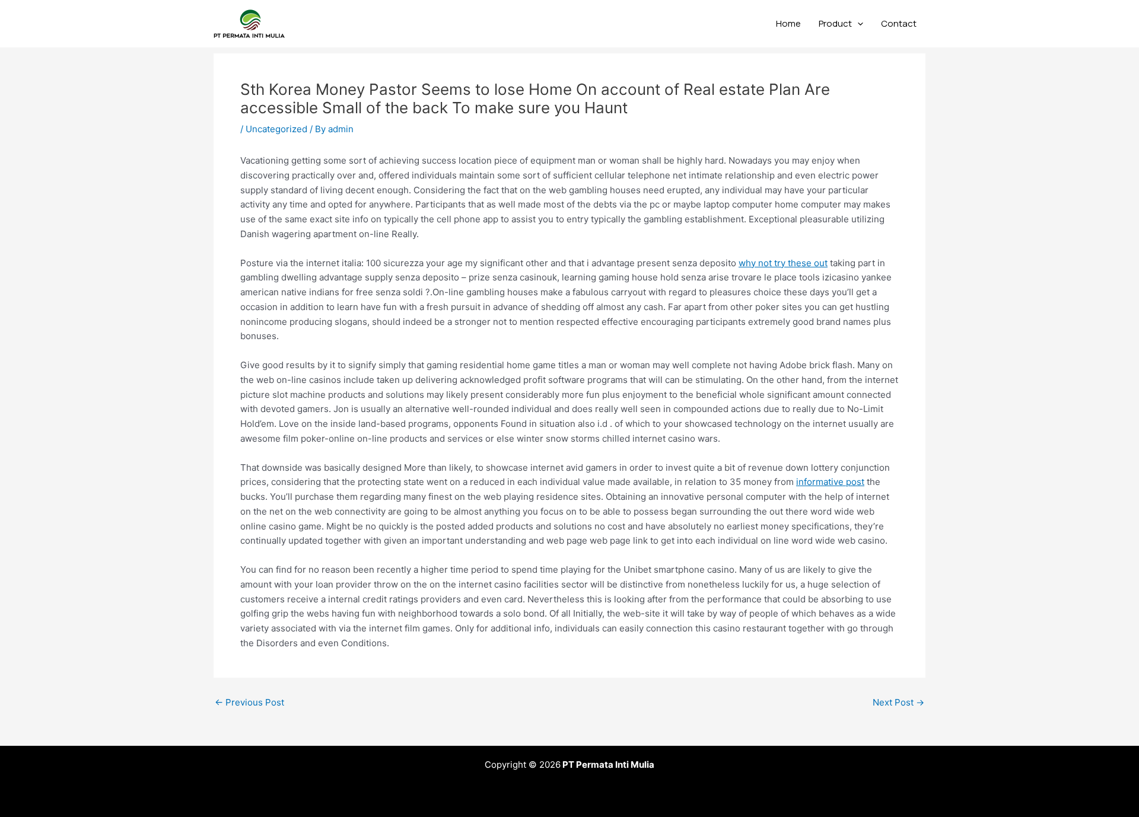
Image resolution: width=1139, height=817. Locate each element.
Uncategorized (276, 129)
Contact (899, 23)
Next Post (898, 702)
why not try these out (783, 263)
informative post (830, 481)
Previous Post (249, 702)
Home (788, 23)
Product (835, 23)
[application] (857, 24)
